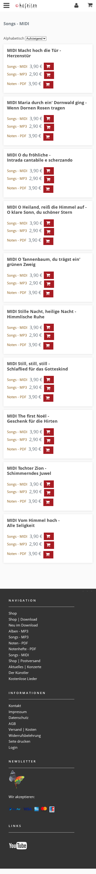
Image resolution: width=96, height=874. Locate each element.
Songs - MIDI (17, 66)
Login (13, 747)
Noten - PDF (16, 83)
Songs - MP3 (17, 74)
